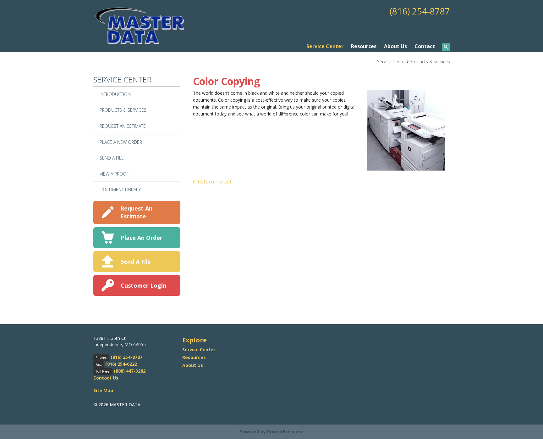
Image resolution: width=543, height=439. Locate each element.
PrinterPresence (285, 432)
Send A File (112, 158)
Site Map (103, 390)
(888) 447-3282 (129, 371)
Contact (424, 46)
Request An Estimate (123, 126)
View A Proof (114, 174)
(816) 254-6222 (121, 364)
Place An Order (141, 237)
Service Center (324, 46)
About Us (395, 46)
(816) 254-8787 (420, 11)
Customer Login (143, 285)
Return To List (215, 181)
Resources (363, 46)
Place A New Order (121, 142)
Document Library (120, 190)
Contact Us (105, 378)
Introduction (115, 94)
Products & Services (430, 62)
